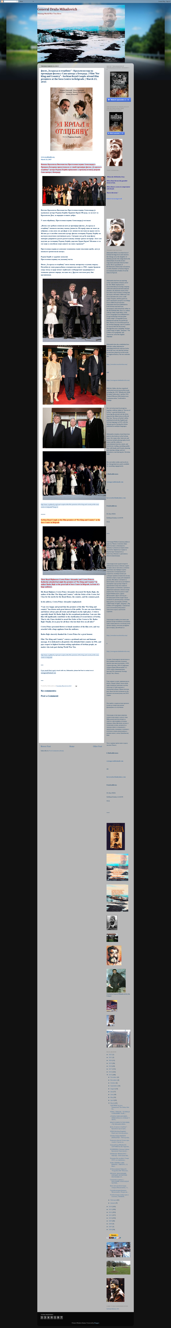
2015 (110, 1075)
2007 (110, 1226)
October (113, 1083)
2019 (110, 1063)
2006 (110, 1229)
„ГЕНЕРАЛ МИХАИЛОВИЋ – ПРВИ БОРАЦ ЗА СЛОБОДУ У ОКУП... (120, 1118)
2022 (110, 1054)
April (112, 1100)
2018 (110, 1066)
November (113, 1080)
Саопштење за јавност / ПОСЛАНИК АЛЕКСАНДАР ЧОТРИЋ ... (119, 1181)
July (111, 1091)
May (111, 1097)
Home (71, 746)
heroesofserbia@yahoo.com (116, 498)
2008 (110, 1224)
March (112, 1103)
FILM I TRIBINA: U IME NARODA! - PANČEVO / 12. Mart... (119, 1164)
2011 (110, 1215)
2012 (110, 1212)
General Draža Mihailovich (57, 9)
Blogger (96, 1323)
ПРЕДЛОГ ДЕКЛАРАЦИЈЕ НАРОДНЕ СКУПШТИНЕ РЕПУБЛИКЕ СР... (118, 1175)
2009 (110, 1221)
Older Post (97, 746)
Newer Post (46, 746)
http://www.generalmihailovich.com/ (118, 380)
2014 (110, 1206)
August (112, 1089)
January (113, 1203)
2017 (110, 1069)
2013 (110, 1209)
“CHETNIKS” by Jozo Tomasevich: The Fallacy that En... (119, 1107)
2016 (110, 1072)
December (113, 1077)
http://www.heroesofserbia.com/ (117, 364)
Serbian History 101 (113, 1309)
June (112, 1094)
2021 (110, 1057)
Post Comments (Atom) (56, 751)
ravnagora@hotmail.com (115, 482)
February (113, 1200)
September (114, 1086)
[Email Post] (76, 686)
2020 (110, 1060)
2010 (110, 1218)
